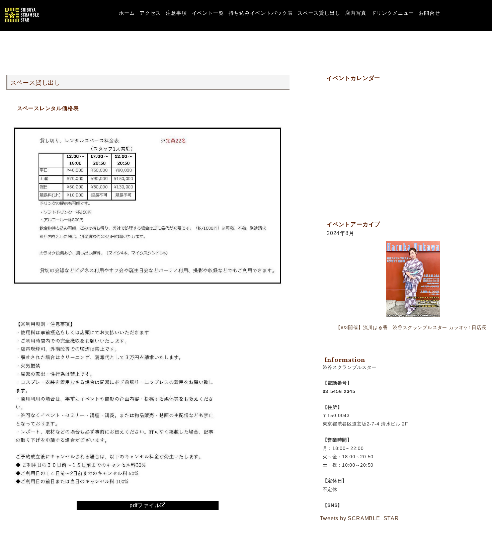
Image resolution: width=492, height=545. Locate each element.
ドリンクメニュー (392, 13)
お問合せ (429, 13)
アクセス (150, 13)
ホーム (127, 13)
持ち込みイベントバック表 (261, 13)
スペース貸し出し (319, 13)
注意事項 (176, 13)
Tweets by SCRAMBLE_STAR (359, 518)
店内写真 (355, 13)
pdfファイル (145, 505)
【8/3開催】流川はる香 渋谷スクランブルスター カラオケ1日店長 (411, 327)
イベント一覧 (208, 13)
